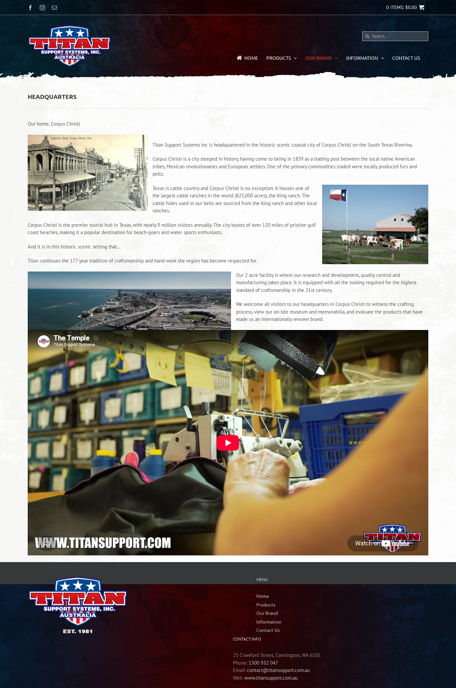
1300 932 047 (263, 663)
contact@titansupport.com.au (278, 670)
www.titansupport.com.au (271, 678)
